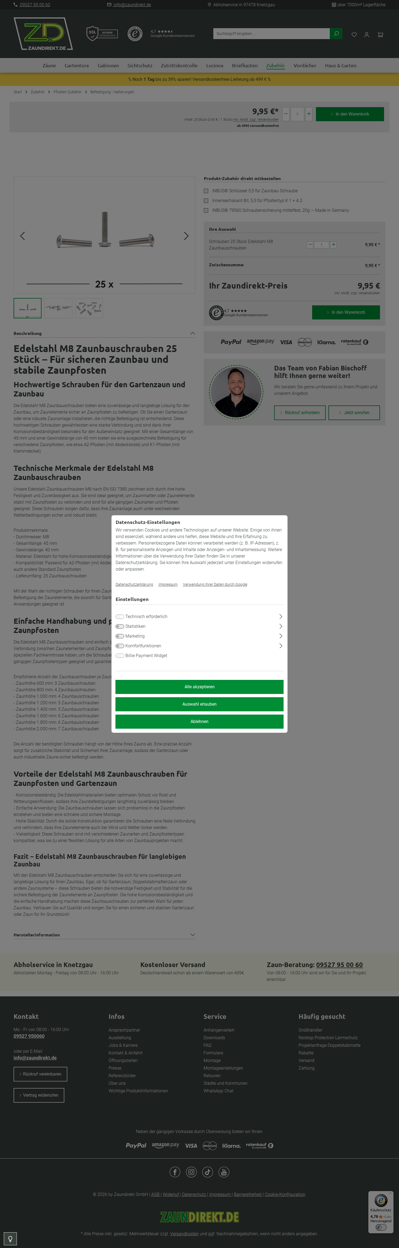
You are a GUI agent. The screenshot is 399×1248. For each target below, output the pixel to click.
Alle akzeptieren (200, 686)
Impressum (168, 584)
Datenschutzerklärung (134, 584)
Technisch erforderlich (146, 616)
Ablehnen (199, 721)
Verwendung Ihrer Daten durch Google (215, 584)
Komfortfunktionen (143, 645)
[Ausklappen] (280, 615)
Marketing (135, 636)
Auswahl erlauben (199, 704)
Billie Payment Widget (146, 655)
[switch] (120, 626)
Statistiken (135, 626)
